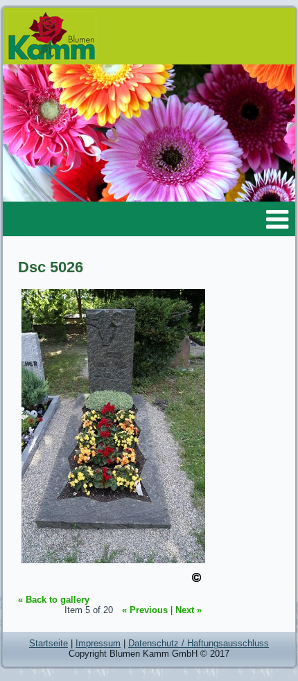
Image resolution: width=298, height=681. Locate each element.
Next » (188, 610)
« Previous (145, 610)
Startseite (48, 643)
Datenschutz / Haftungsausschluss (198, 643)
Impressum (98, 643)
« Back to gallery (53, 599)
